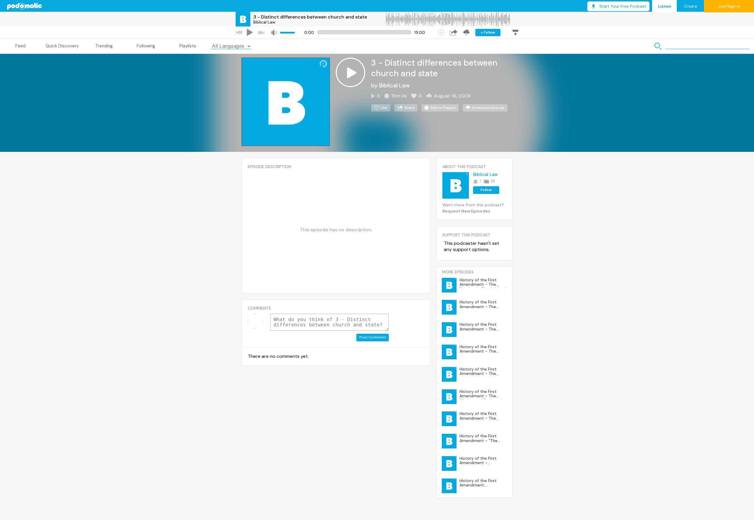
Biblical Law (264, 22)
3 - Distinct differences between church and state (310, 17)
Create (690, 6)
